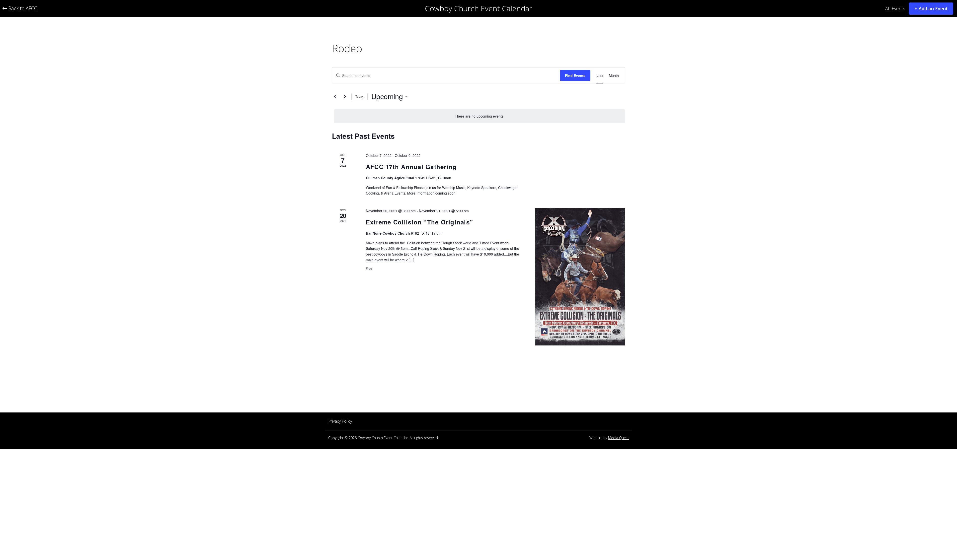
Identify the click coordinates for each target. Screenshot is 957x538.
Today (359, 96)
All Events (895, 8)
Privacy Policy (340, 421)
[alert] (479, 116)
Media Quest (618, 438)
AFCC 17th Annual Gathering (411, 166)
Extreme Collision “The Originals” (419, 222)
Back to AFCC (22, 8)
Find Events (575, 75)
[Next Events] (345, 96)
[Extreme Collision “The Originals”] (580, 276)
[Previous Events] (335, 96)
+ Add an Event (931, 8)
